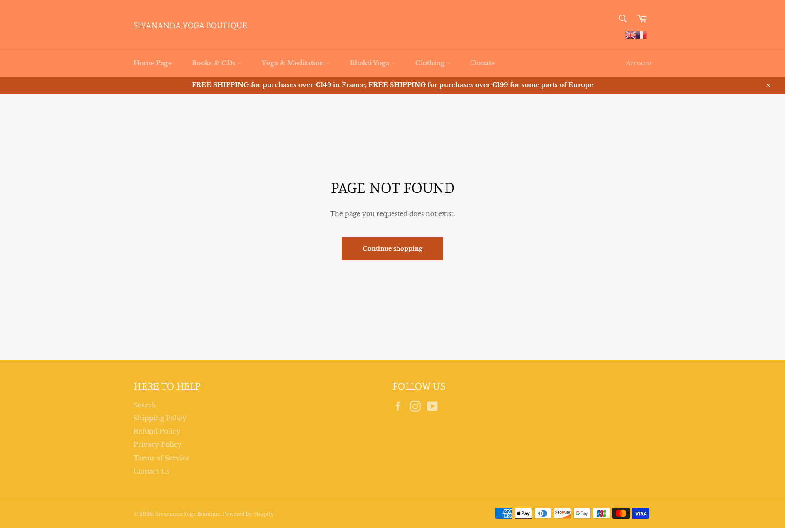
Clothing (431, 63)
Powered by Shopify (248, 514)
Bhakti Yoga (370, 63)
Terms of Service (161, 458)
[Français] (641, 34)
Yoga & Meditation (294, 63)
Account (638, 63)
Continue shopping (392, 248)
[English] (630, 34)
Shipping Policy (160, 418)
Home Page (153, 63)
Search (145, 405)
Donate (483, 63)
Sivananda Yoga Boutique (190, 24)
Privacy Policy (158, 444)
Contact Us (151, 471)
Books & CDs (215, 63)
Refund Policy (157, 431)
